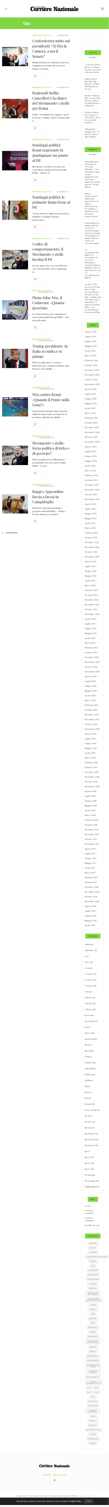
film (93, 1314)
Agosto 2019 (90, 734)
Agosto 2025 (91, 389)
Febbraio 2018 (91, 820)
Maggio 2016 (91, 920)
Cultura (88, 991)
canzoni (93, 1252)
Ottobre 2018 (91, 781)
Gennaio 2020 (91, 710)
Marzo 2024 (90, 470)
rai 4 (97, 1392)
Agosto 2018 (90, 791)
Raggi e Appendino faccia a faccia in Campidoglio (47, 496)
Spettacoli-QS (91, 1145)
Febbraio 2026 (91, 360)
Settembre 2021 (92, 614)
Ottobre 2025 (91, 379)
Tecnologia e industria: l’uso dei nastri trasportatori (91, 213)
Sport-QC (89, 1157)
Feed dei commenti (89, 1219)
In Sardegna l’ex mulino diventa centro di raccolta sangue (92, 239)
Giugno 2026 (91, 341)
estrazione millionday (92, 1293)
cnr (93, 1266)
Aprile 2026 (90, 351)
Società (88, 1116)
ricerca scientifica (93, 1411)
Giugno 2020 (91, 686)
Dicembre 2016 (92, 887)
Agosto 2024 (91, 446)
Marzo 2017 (90, 872)
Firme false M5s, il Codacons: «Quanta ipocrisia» (48, 302)
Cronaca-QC (90, 974)
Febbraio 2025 (91, 418)
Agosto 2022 (90, 561)
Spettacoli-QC (91, 1133)
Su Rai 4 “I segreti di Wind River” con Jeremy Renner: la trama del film (92, 307)
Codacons (92, 1270)
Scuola (88, 1098)
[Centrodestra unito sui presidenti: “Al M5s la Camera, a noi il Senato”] (15, 56)
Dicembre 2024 (92, 427)
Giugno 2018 (90, 801)
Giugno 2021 (90, 628)
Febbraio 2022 (91, 590)
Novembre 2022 (92, 547)
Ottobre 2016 (91, 896)
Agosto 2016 (90, 906)
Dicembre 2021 (92, 600)
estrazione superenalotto (93, 1299)
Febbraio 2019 (91, 762)
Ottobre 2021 (91, 609)
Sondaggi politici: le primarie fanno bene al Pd (51, 202)
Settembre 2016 (92, 901)
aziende (93, 1243)
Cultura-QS (90, 1009)
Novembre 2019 (92, 719)
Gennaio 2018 (91, 825)
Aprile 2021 (90, 638)
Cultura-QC (90, 997)
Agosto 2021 (90, 619)
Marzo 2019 (90, 758)
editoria (93, 1288)
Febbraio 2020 (91, 705)
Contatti (46, 1475)
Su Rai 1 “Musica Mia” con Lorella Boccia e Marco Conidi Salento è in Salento (92, 100)
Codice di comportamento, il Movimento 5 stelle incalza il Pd (48, 251)
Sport (87, 1151)
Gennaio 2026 (91, 365)
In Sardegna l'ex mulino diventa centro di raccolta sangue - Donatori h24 (93, 228)
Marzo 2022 (90, 585)
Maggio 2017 (91, 863)
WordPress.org (92, 1225)
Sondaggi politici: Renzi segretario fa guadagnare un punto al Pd (50, 152)
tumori (92, 1443)
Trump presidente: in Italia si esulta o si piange (50, 351)
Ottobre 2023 (91, 494)
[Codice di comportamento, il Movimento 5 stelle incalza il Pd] (15, 259)
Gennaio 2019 (91, 767)
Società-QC (90, 1121)
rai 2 (96, 1388)
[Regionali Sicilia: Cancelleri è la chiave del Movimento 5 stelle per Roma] (15, 108)
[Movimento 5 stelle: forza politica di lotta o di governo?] (15, 455)
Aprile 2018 (90, 810)
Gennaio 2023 (91, 537)
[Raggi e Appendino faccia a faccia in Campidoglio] (15, 504)
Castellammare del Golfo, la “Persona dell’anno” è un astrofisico (92, 166)
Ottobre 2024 (91, 437)
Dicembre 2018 (92, 772)
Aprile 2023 (90, 523)
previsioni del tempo (92, 1366)
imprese (92, 1318)
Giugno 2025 (91, 398)
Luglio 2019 (90, 738)
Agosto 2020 (91, 676)
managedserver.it (86, 1496)
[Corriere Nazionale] (54, 8)
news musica (93, 1356)
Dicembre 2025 (92, 370)
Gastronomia (91, 1039)
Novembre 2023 (92, 489)
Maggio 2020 (91, 691)
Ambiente (89, 944)
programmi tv (92, 1377)
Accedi (88, 1206)
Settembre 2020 (92, 671)
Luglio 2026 (90, 336)
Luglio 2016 (90, 911)
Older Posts (11, 533)
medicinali (93, 1327)
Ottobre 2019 (91, 724)
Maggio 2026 (91, 346)
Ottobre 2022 (91, 552)
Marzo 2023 (90, 528)
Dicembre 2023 (92, 485)
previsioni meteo (93, 1372)
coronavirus (93, 1279)
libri (93, 1323)
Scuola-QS (89, 1104)
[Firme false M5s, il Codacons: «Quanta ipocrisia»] (15, 309)
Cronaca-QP (90, 980)
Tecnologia (90, 1175)
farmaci (92, 1309)
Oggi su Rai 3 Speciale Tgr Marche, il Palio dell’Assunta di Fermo (92, 84)
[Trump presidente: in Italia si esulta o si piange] (15, 358)
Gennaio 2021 (91, 652)
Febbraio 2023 (91, 533)
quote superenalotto (93, 1382)
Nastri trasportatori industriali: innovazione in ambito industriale (91, 200)
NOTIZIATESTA (93, 1361)
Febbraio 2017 (91, 877)
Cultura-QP (90, 1003)
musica (93, 1352)
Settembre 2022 (92, 556)
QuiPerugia (90, 1074)
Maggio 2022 (91, 576)
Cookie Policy (75, 1501)
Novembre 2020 (92, 662)
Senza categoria (92, 1110)
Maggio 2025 (91, 403)
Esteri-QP (89, 1033)
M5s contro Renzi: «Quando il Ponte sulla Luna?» (50, 399)
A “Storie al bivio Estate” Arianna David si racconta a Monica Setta (93, 68)
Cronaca (88, 968)
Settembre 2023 (92, 499)
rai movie (92, 1401)
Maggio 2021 (91, 633)
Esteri (87, 1027)
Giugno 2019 (90, 743)
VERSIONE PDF (92, 1187)
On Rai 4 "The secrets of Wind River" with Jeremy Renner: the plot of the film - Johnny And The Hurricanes (93, 292)
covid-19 (93, 1284)
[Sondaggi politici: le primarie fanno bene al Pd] (15, 210)
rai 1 (89, 1388)
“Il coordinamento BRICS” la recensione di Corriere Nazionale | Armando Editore (93, 257)
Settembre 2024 (92, 442)
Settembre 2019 (92, 729)
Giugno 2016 (90, 916)
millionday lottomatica (93, 1342)
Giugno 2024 (91, 456)
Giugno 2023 (90, 513)
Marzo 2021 (90, 643)
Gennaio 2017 (91, 882)
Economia (89, 1015)
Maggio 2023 (91, 518)
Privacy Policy (60, 1475)
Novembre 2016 (92, 892)
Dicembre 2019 (92, 714)
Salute (87, 1086)
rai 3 (89, 1392)
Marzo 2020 (90, 700)
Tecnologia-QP (92, 1181)
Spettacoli (89, 1127)
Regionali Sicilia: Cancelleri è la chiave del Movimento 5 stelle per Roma (50, 100)
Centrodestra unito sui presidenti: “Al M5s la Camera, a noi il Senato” (51, 48)
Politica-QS (90, 1062)
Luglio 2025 (90, 394)
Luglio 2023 (90, 509)
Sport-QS (89, 1169)
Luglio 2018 (90, 796)
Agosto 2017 (90, 848)
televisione (92, 1439)
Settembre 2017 (92, 844)
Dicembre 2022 (92, 542)
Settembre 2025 (92, 384)
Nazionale (37, 35)
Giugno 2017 (90, 858)
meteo (93, 1332)
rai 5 (93, 1397)
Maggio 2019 (91, 748)
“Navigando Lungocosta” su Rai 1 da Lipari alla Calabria (92, 133)
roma (92, 1416)
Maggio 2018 (91, 805)
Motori (88, 1045)
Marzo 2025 (90, 413)
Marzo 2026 (90, 355)
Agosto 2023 (90, 504)
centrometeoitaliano (96, 1257)
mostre (92, 1347)
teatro (92, 1434)
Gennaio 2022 (91, 595)
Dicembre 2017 (92, 829)
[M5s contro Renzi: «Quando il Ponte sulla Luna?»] (15, 406)
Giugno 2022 (90, 571)
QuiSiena (89, 1080)
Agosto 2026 (91, 331)
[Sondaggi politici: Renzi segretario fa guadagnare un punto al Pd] (15, 160)
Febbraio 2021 (91, 647)
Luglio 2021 (90, 623)
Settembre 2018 (92, 786)
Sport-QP (89, 1163)
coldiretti (93, 1275)
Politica (47, 35)
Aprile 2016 (90, 925)
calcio (93, 1248)
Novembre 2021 (92, 604)
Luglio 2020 (90, 681)
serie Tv (93, 1421)
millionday (93, 1336)
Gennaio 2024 (91, 480)
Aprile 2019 (90, 753)
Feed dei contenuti (89, 1211)
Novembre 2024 (92, 432)
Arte (87, 956)
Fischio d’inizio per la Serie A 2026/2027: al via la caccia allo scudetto (92, 117)
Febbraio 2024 (91, 475)
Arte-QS (89, 962)
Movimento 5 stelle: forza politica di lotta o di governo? (50, 448)
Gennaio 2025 (91, 422)
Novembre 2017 (92, 834)
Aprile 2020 (90, 695)
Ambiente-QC (91, 950)
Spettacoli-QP (91, 1139)
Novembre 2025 (92, 375)
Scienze (88, 1092)
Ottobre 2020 (91, 667)
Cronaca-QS (90, 985)
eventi (93, 1305)
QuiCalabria (90, 1068)
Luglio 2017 (90, 853)
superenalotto (93, 1430)
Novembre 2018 (92, 777)
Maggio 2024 (91, 461)
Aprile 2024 (90, 466)
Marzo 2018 (90, 815)
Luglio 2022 (90, 566)
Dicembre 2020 (92, 657)
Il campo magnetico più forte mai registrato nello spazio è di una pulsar (92, 179)
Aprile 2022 (90, 580)
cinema (93, 1261)
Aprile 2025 (90, 408)
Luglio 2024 (90, 451)
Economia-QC (91, 1021)
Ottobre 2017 (91, 839)
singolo (93, 1425)
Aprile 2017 (90, 868)
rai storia (92, 1406)
